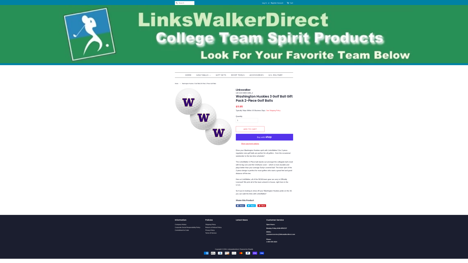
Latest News (242, 220)
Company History (180, 224)
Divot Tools (238, 75)
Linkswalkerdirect (233, 249)
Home (188, 75)
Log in (264, 3)
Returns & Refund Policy (213, 227)
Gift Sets (221, 75)
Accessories (257, 75)
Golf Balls (202, 75)
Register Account (277, 3)
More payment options (250, 144)
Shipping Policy (210, 224)
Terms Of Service (211, 233)
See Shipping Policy (273, 110)
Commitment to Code (182, 230)
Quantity (239, 116)
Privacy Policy (210, 230)
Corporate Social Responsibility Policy (187, 227)
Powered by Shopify (246, 249)
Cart (291, 3)
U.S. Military (276, 75)
